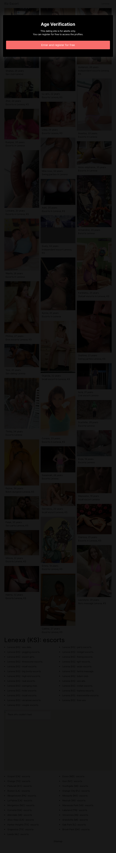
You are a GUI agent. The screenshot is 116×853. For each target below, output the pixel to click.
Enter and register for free (58, 45)
